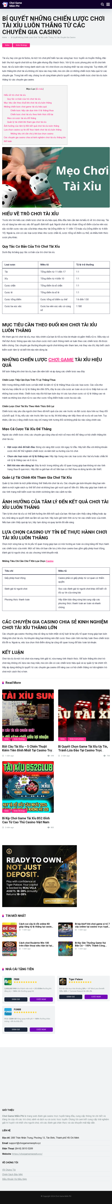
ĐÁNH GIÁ (16, 999)
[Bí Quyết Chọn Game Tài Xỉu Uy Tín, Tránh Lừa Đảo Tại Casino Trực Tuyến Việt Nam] (84, 715)
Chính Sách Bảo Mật (12, 1174)
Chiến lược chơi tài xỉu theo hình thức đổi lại (31, 114)
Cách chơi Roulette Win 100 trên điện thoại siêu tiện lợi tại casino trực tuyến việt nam (35, 945)
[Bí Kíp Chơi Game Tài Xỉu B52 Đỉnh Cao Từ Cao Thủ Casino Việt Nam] (28, 787)
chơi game (61, 359)
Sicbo (7, 45)
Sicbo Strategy (21, 45)
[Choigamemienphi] (12, 4)
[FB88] (8, 984)
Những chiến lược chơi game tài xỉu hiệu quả (25, 106)
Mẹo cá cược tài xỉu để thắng (21, 118)
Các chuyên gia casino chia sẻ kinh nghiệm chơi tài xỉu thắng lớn (35, 137)
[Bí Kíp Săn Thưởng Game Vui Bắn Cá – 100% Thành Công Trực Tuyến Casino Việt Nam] (65, 955)
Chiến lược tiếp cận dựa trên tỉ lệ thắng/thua (32, 110)
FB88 (16, 979)
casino (50, 561)
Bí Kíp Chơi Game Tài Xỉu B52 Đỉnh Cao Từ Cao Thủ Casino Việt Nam (26, 820)
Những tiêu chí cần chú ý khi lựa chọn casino (31, 133)
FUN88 (17, 1009)
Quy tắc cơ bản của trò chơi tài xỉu (24, 99)
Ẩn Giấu (39, 89)
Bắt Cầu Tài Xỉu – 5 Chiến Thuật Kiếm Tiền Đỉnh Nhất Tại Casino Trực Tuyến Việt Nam (28, 750)
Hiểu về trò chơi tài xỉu (15, 95)
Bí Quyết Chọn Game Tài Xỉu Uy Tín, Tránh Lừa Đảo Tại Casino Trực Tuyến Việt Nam (83, 750)
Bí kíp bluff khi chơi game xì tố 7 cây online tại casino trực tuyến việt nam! (92, 927)
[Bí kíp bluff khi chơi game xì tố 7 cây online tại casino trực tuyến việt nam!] (65, 936)
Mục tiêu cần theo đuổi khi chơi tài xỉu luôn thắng (28, 102)
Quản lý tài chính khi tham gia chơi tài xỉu (26, 122)
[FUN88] (8, 1014)
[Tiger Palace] (62, 984)
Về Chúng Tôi (9, 1169)
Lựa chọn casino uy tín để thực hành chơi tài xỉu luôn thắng (32, 129)
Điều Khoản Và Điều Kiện (14, 1179)
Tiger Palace (76, 979)
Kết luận (8, 141)
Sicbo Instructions (77, 739)
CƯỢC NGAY (41, 999)
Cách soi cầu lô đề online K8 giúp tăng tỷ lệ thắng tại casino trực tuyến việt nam (36, 927)
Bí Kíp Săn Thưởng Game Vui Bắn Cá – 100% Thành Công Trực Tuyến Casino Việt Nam (90, 945)
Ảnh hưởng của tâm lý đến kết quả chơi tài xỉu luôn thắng (31, 126)
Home (4, 37)
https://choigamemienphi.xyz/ (27, 1154)
